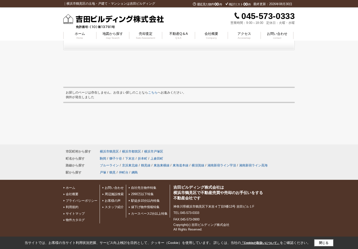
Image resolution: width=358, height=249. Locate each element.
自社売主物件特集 (143, 188)
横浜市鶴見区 (109, 151)
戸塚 (103, 172)
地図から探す (113, 35)
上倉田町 (157, 158)
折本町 (142, 158)
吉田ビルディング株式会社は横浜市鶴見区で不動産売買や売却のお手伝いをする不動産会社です (218, 192)
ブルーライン (109, 165)
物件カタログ (75, 220)
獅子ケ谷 (115, 158)
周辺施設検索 (114, 194)
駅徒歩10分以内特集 (145, 200)
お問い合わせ (277, 35)
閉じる (324, 243)
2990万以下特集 (142, 194)
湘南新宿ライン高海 (253, 165)
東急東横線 (162, 165)
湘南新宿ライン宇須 (221, 165)
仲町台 (123, 172)
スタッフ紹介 (114, 207)
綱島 (135, 172)
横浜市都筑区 (131, 151)
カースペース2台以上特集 (149, 213)
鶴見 (112, 172)
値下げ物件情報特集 (145, 207)
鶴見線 (146, 165)
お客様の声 (113, 200)
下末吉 (130, 158)
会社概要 (211, 35)
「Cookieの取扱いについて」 (260, 243)
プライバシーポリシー (81, 200)
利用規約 (72, 207)
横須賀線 (198, 165)
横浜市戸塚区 (153, 151)
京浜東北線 (130, 165)
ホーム (80, 35)
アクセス (244, 35)
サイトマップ (75, 213)
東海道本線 (180, 165)
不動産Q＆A (178, 35)
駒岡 (103, 158)
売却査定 (145, 35)
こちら (153, 92)
